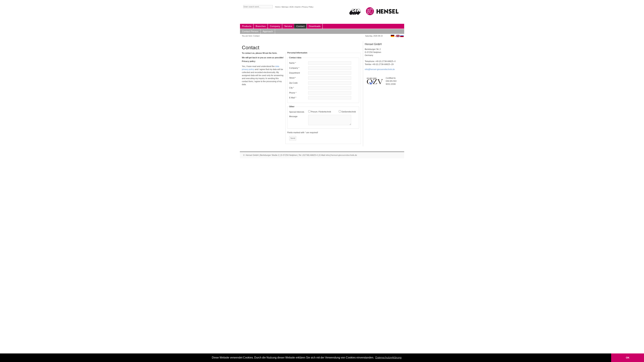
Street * (292, 78)
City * (291, 88)
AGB (291, 7)
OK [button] (627, 357)
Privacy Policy (307, 7)
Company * (294, 68)
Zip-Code (293, 83)
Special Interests (296, 112)
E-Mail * (292, 98)
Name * (292, 63)
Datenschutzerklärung (388, 357)
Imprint (297, 7)
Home (277, 7)
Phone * (293, 93)
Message (293, 116)
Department (294, 73)
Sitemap (284, 7)
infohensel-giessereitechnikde (380, 69)
